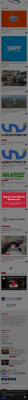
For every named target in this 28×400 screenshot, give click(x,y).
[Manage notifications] (25, 397)
